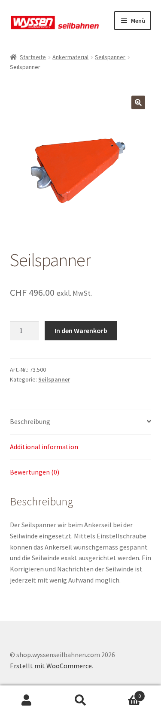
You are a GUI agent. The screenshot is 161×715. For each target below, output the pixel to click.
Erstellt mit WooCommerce (51, 665)
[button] (138, 102)
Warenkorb (124, 693)
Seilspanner (110, 57)
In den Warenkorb (81, 330)
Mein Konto (27, 700)
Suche (80, 700)
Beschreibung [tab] (30, 421)
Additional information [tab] (44, 446)
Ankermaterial (70, 57)
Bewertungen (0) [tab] (34, 472)
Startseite (33, 57)
